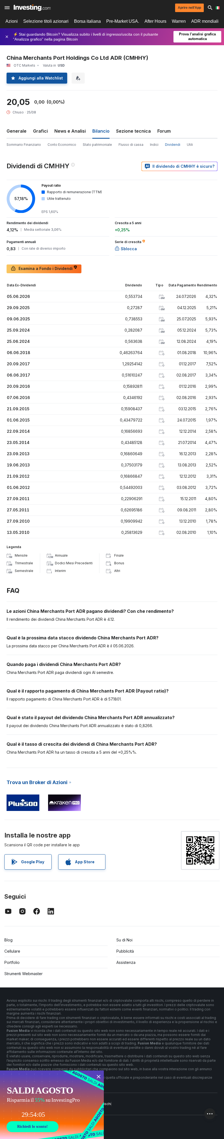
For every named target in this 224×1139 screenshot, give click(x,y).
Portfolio (12, 962)
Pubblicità (125, 951)
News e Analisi (70, 131)
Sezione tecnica (133, 131)
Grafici (40, 131)
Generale (16, 131)
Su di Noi (124, 940)
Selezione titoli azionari (46, 21)
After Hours (155, 21)
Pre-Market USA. (122, 21)
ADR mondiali (205, 21)
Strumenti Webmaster (23, 973)
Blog (8, 940)
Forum (164, 131)
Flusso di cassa (131, 145)
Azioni (11, 21)
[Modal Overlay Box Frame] (52, 1104)
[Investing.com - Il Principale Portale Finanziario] (32, 7)
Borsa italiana (87, 21)
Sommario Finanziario (24, 145)
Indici (154, 145)
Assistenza (125, 962)
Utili (190, 145)
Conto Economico (62, 145)
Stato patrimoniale (97, 145)
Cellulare (12, 951)
